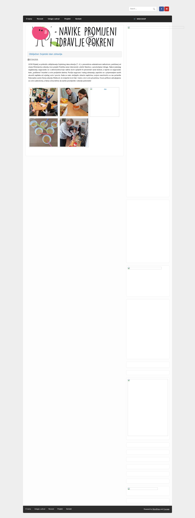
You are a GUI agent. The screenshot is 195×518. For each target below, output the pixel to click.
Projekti (67, 19)
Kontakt (78, 19)
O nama (29, 19)
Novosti (40, 19)
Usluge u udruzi (54, 19)
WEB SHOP (141, 19)
